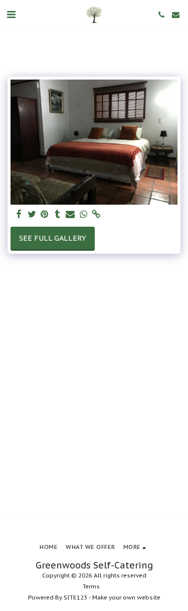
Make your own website (126, 597)
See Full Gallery (52, 238)
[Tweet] (31, 214)
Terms (91, 586)
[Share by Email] (70, 214)
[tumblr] (57, 214)
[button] (11, 15)
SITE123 (75, 597)
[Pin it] (44, 214)
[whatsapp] (83, 214)
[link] (96, 214)
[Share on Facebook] (18, 214)
